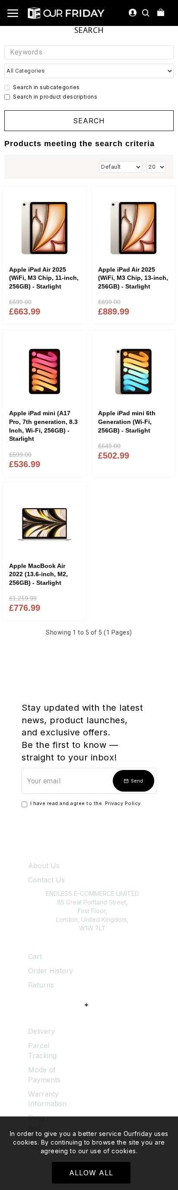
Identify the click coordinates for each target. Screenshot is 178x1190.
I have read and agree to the (85, 803)
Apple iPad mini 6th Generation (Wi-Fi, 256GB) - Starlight (127, 421)
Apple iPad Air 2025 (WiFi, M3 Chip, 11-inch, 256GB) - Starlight (44, 278)
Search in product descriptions (55, 96)
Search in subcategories (46, 87)
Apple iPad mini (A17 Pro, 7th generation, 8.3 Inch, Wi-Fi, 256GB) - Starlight (43, 426)
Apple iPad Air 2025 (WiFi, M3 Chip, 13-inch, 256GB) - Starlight (133, 278)
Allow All (91, 1172)
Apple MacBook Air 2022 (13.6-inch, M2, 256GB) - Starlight (38, 574)
